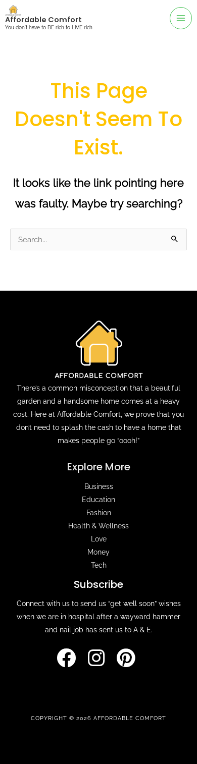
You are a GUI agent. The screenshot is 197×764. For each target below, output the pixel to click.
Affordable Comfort (43, 20)
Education (98, 500)
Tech (99, 565)
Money (98, 552)
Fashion (98, 513)
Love (99, 539)
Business (98, 486)
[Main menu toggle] (181, 18)
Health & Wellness (98, 526)
